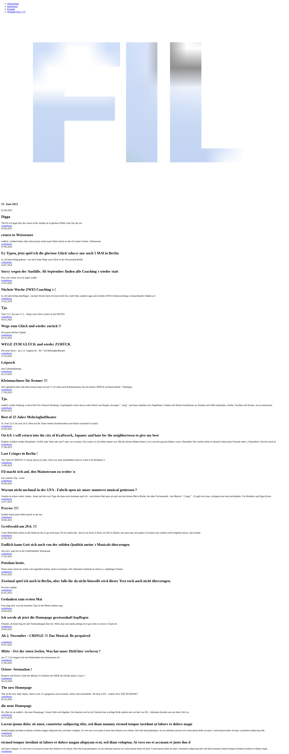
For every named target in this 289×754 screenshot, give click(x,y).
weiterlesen (6, 225)
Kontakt (11, 9)
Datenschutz (13, 3)
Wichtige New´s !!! (16, 12)
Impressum (12, 6)
